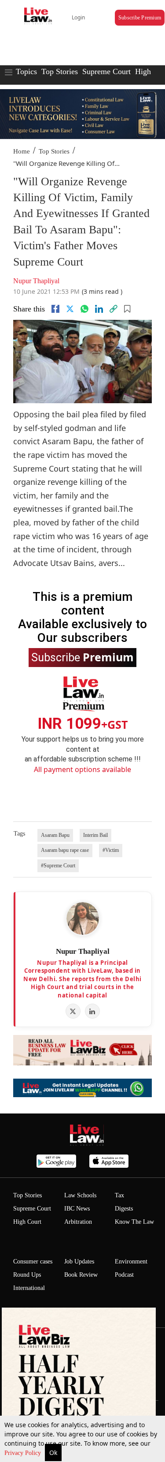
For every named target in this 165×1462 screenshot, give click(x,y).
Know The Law (134, 1221)
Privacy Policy (23, 1453)
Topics (26, 71)
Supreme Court (106, 71)
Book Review (81, 1274)
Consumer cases (32, 1261)
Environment (131, 1261)
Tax (119, 1195)
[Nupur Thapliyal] (82, 918)
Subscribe (82, 656)
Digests (124, 1208)
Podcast (124, 1274)
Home (21, 151)
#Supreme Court (58, 865)
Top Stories (59, 71)
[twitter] (70, 309)
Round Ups (27, 1274)
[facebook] (55, 309)
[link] (113, 309)
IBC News (77, 1208)
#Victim (111, 850)
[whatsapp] (84, 309)
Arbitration (78, 1221)
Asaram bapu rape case (65, 850)
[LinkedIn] (92, 1011)
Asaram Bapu (55, 835)
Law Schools (80, 1195)
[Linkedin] (99, 309)
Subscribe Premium (139, 18)
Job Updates (79, 1261)
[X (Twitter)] (73, 1011)
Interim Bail (95, 835)
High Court (27, 1221)
